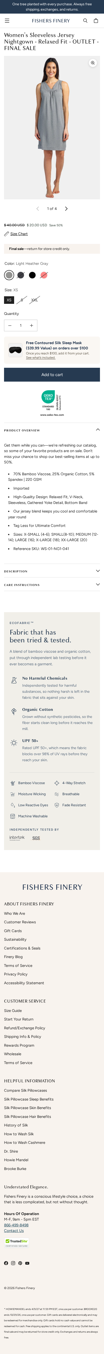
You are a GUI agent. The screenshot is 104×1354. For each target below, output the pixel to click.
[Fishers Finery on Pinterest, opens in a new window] (20, 1263)
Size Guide (13, 1010)
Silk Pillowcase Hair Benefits (27, 1116)
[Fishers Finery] (51, 21)
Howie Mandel (16, 1160)
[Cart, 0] (96, 20)
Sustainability (15, 939)
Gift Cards (13, 931)
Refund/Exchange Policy (24, 1028)
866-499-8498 (16, 1225)
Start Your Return (18, 1019)
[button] (16, 1243)
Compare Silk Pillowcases (25, 1090)
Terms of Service (18, 965)
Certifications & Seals (22, 948)
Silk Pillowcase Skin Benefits (27, 1108)
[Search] (85, 20)
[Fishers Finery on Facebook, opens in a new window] (6, 1263)
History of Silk (16, 1125)
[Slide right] (66, 208)
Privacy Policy (16, 974)
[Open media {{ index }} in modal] (52, 127)
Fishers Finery (25, 1288)
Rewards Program (19, 1045)
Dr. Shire (11, 1151)
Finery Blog (13, 957)
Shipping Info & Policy (22, 1036)
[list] (52, 127)
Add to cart (52, 374)
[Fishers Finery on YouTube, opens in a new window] (27, 1263)
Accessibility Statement (24, 983)
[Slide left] (38, 208)
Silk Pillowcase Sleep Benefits (29, 1099)
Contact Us (14, 1230)
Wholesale (12, 1054)
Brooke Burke (15, 1168)
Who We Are (14, 913)
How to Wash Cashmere (24, 1142)
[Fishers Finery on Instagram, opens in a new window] (13, 1263)
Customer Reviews (20, 922)
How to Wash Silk (19, 1134)
